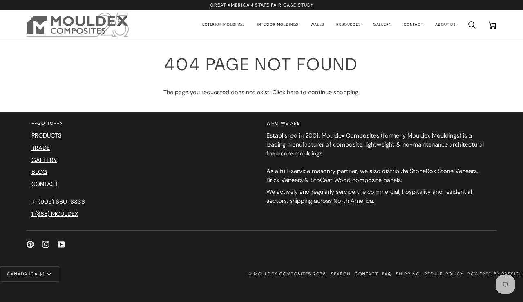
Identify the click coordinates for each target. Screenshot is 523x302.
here (293, 92)
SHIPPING (408, 274)
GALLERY (44, 160)
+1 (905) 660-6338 (58, 201)
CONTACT (44, 184)
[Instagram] (45, 244)
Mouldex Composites (282, 274)
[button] (223, 25)
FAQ (386, 274)
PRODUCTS (46, 135)
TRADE (40, 147)
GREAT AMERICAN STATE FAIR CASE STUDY (261, 5)
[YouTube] (61, 244)
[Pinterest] (30, 244)
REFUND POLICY (443, 274)
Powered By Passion (495, 274)
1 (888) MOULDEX (54, 214)
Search (341, 274)
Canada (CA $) (26, 274)
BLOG (39, 171)
